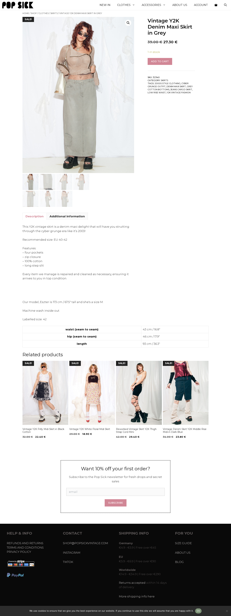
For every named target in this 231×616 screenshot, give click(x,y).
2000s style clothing (167, 83)
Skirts (54, 13)
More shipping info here (137, 596)
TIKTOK (68, 562)
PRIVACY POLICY (19, 551)
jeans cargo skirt (181, 89)
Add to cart (160, 61)
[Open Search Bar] (225, 5)
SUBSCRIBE (115, 502)
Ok (198, 610)
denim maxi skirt (176, 86)
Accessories (151, 5)
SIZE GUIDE (183, 543)
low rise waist (157, 92)
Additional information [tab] (67, 216)
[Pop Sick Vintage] (18, 5)
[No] (226, 611)
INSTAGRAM (71, 552)
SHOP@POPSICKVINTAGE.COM (85, 543)
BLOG (179, 562)
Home (25, 13)
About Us (179, 5)
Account (201, 5)
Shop (34, 13)
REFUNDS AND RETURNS (25, 543)
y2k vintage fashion (179, 92)
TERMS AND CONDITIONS (25, 547)
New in (105, 5)
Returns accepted (132, 582)
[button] (128, 23)
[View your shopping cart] (216, 5)
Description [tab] (35, 216)
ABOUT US (182, 552)
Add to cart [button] (31, 443)
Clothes (124, 5)
